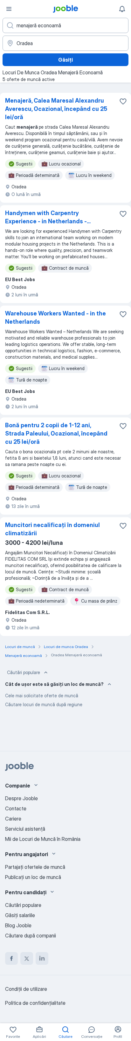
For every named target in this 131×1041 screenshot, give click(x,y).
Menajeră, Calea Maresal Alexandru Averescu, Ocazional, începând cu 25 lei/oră (56, 108)
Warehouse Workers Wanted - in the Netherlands (55, 317)
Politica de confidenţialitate (35, 1003)
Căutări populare (23, 672)
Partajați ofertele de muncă (35, 867)
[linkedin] (42, 958)
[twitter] (26, 958)
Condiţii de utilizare (26, 989)
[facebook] (11, 958)
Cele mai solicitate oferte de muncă (41, 695)
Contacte (15, 808)
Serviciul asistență (25, 829)
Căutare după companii (30, 935)
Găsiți (65, 60)
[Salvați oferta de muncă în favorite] (123, 101)
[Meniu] (9, 9)
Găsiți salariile (20, 915)
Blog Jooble (18, 925)
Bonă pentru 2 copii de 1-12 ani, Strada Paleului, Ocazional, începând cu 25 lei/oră (56, 433)
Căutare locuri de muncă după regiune (43, 704)
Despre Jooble (21, 798)
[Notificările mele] (122, 9)
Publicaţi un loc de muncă (33, 877)
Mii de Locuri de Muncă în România (42, 839)
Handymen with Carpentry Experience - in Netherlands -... (48, 217)
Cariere (13, 818)
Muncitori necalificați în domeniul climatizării (52, 529)
